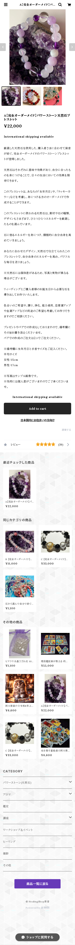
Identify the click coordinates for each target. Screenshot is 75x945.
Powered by (33, 907)
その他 (7, 865)
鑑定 (6, 806)
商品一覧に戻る (38, 884)
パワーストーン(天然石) (17, 782)
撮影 (6, 853)
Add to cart (37, 409)
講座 (6, 818)
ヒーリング (9, 841)
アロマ (7, 794)
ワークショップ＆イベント (18, 830)
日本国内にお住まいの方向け (38, 420)
